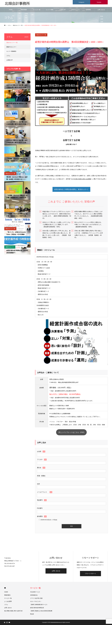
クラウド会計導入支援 (36, 598)
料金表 (32, 614)
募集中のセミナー (11, 47)
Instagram (81, 2)
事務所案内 (7, 595)
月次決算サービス (35, 592)
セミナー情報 (49, 9)
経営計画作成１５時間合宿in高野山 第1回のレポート (71, 189)
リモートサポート (90, 573)
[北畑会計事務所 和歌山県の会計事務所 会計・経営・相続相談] (17, 3)
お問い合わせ (101, 9)
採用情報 (88, 9)
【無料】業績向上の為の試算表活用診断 (41, 611)
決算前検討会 (34, 595)
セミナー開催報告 (11, 51)
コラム (8, 55)
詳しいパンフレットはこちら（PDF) (71, 432)
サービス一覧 (36, 9)
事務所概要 (24, 9)
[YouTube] (9, 622)
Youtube (99, 2)
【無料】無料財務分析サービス (38, 604)
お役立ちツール (75, 9)
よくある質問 (8, 601)
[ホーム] (4, 25)
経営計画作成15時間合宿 (37, 607)
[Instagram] (7, 622)
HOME (11, 9)
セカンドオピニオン (35, 601)
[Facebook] (4, 622)
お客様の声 (62, 9)
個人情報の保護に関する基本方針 (13, 611)
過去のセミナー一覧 (41, 34)
